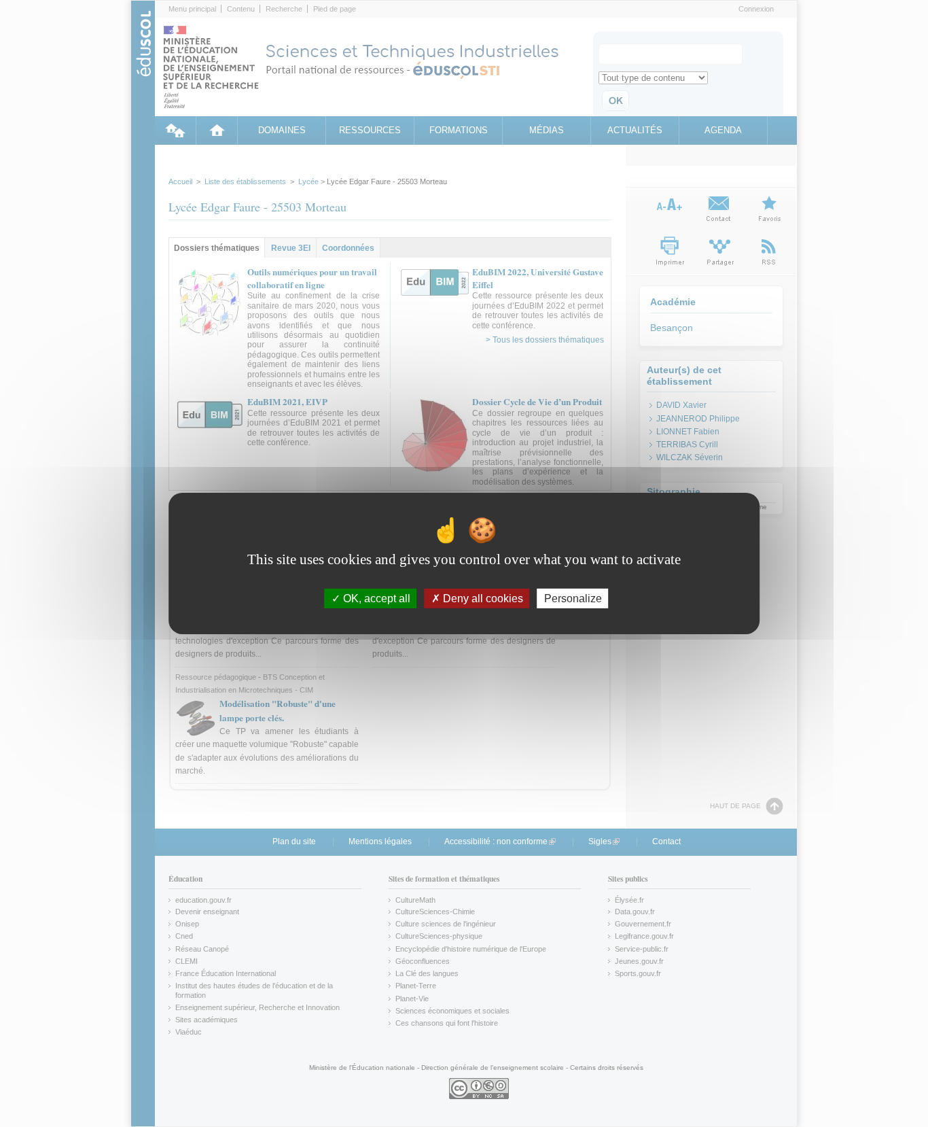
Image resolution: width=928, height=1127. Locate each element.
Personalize (573, 598)
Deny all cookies (481, 598)
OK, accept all (375, 598)
